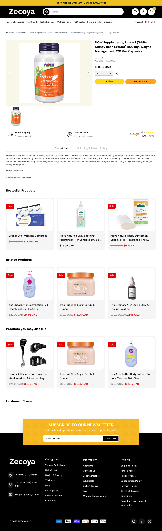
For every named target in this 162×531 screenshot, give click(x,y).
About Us (88, 465)
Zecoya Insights (91, 475)
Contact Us (89, 470)
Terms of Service (130, 490)
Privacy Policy (128, 475)
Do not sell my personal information (133, 503)
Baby (69, 22)
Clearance (109, 22)
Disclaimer (126, 496)
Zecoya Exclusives (15, 22)
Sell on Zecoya (90, 485)
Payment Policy (129, 485)
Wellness (61, 22)
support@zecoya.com (27, 494)
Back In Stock (140, 81)
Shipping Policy (129, 465)
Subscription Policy (131, 480)
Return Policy (128, 470)
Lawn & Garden (94, 22)
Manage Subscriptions (95, 496)
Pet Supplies (79, 22)
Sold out (110, 81)
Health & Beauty (47, 22)
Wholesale (88, 480)
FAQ (85, 490)
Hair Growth (31, 22)
